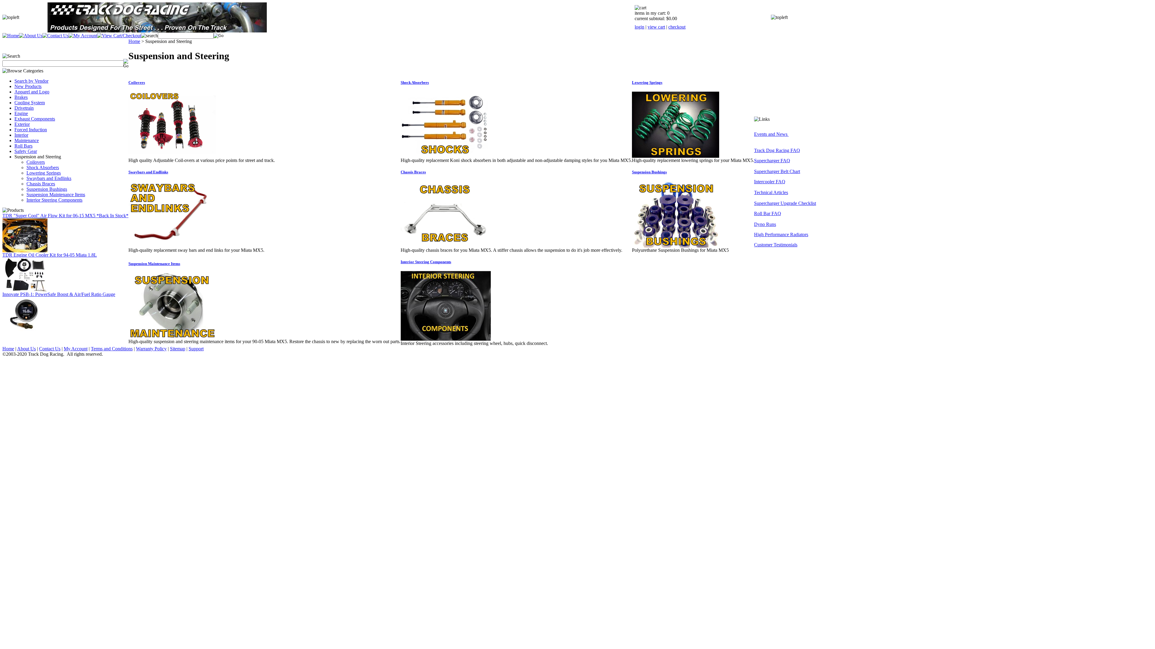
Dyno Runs (765, 224)
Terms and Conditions (112, 348)
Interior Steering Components (54, 200)
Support (196, 348)
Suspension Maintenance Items (55, 194)
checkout (676, 26)
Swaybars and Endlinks (48, 178)
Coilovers (35, 162)
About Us (26, 348)
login (639, 26)
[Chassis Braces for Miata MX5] (444, 245)
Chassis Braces (40, 183)
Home (134, 41)
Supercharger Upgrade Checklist (785, 203)
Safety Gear (25, 151)
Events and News (771, 134)
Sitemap (177, 348)
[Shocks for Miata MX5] (444, 156)
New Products (28, 86)
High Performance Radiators (781, 234)
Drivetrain (24, 108)
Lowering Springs (43, 172)
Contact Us (49, 348)
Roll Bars (23, 145)
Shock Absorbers (42, 167)
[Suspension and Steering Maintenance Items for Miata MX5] (172, 337)
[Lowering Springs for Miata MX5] (675, 156)
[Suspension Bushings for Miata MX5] (675, 245)
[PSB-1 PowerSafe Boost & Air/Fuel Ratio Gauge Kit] (25, 329)
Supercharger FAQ (772, 160)
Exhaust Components (34, 118)
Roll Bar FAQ (767, 213)
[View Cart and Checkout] (119, 35)
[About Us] (30, 35)
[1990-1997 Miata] (25, 290)
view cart (656, 26)
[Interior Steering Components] (446, 339)
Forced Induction (30, 129)
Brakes (21, 97)
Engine (21, 113)
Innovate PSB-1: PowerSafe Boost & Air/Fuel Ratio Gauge (58, 294)
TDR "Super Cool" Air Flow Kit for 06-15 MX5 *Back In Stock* (65, 215)
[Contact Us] (55, 35)
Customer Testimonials (775, 244)
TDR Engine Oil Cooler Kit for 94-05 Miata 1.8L (49, 254)
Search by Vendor (31, 81)
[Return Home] (10, 35)
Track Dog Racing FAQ (777, 150)
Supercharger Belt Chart (777, 171)
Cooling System (29, 102)
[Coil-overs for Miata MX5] (172, 156)
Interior (21, 135)
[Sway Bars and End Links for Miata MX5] (172, 245)
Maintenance (26, 140)
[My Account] (83, 35)
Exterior (22, 124)
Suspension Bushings (46, 189)
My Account (76, 348)
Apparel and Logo (31, 91)
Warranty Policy (151, 348)
